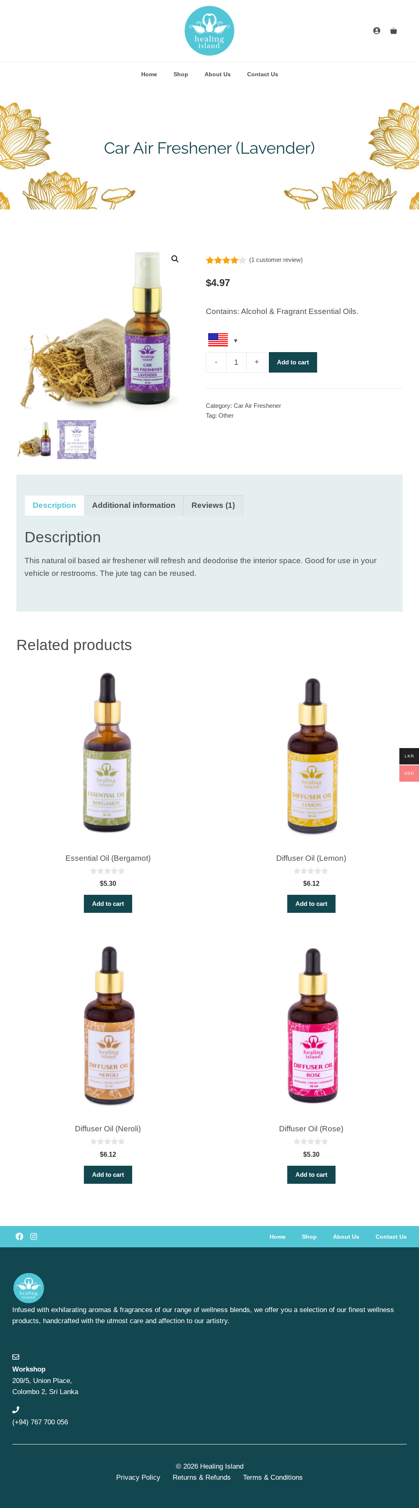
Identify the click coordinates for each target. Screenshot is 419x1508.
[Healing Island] (209, 30)
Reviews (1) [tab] (213, 505)
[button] (175, 259)
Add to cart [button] (108, 903)
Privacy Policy (138, 1477)
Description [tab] (54, 505)
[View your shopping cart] (394, 30)
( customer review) (276, 259)
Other (226, 415)
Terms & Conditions (273, 1477)
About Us (218, 74)
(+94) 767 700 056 (40, 1422)
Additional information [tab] (134, 505)
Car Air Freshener (257, 405)
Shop (180, 74)
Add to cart (293, 362)
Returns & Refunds (202, 1477)
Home (149, 74)
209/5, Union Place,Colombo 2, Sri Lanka (45, 1380)
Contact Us (262, 74)
